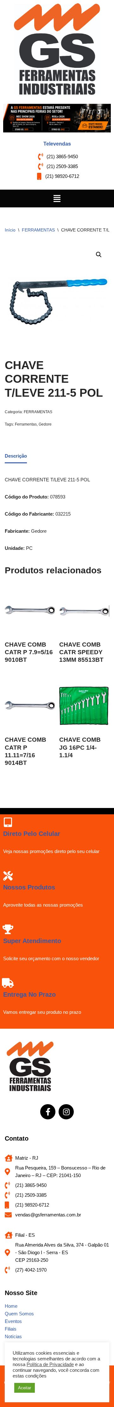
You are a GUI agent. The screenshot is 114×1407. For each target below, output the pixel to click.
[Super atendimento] (8, 929)
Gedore (45, 424)
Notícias (13, 1336)
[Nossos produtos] (8, 876)
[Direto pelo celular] (8, 822)
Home (11, 1306)
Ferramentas (26, 424)
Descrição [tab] (16, 456)
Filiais (10, 1329)
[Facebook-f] (47, 1111)
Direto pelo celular (31, 833)
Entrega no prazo (29, 994)
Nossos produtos (29, 887)
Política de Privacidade (50, 1364)
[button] (57, 198)
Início (10, 229)
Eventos (13, 1321)
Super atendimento (32, 940)
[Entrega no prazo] (8, 983)
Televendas (57, 144)
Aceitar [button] (24, 1387)
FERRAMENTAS (38, 229)
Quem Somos (19, 1313)
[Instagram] (66, 1111)
